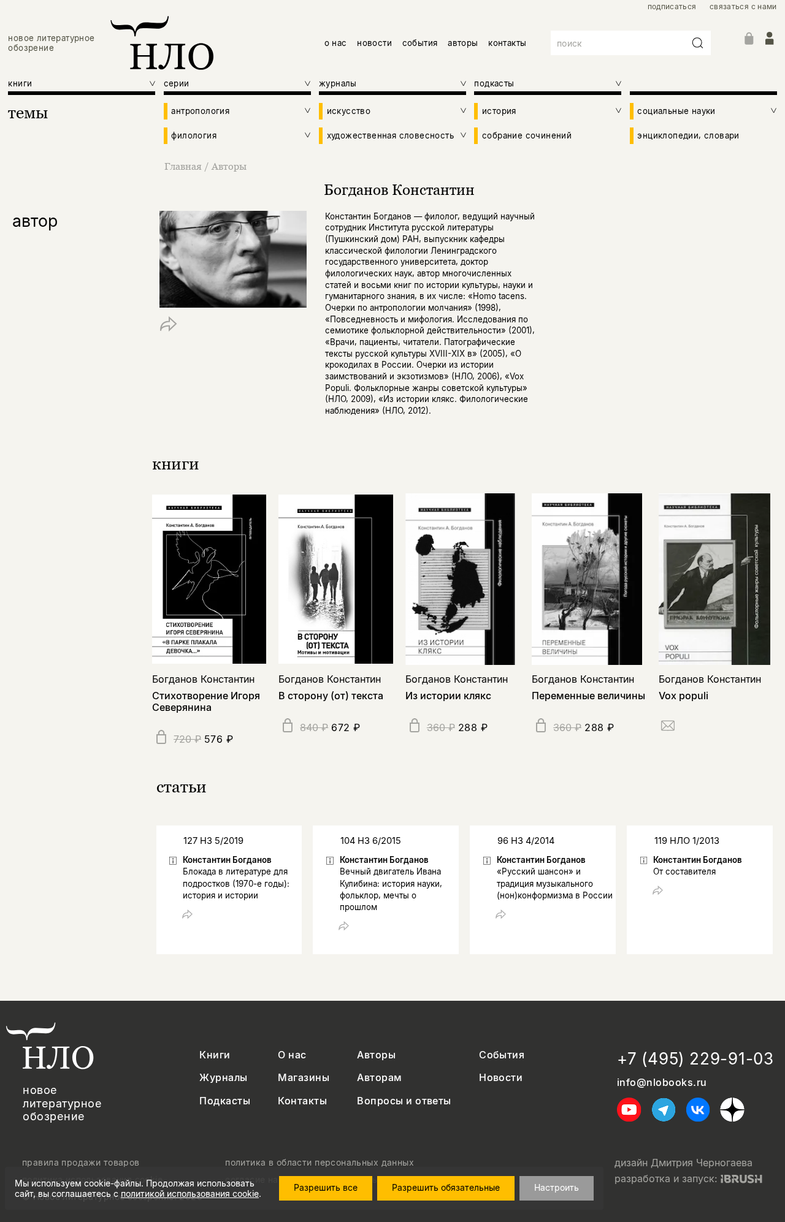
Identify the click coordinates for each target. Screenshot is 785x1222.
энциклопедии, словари (688, 135)
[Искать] (698, 43)
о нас (335, 43)
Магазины (303, 1077)
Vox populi (683, 695)
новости (374, 43)
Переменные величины (588, 695)
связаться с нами (743, 6)
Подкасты (224, 1101)
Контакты (302, 1101)
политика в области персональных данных (319, 1162)
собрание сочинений (527, 135)
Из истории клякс (448, 695)
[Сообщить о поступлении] (668, 727)
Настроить (556, 1187)
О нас (292, 1055)
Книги (214, 1055)
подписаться (672, 6)
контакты (507, 43)
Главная (183, 166)
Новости (501, 1077)
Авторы (229, 166)
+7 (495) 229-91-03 (695, 1058)
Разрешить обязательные (446, 1187)
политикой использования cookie (190, 1193)
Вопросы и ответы (404, 1101)
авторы (463, 43)
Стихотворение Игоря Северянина (206, 701)
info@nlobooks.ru (662, 1082)
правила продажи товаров (81, 1162)
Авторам (379, 1077)
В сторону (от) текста (330, 695)
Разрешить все (326, 1187)
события (420, 43)
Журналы (223, 1077)
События (501, 1055)
